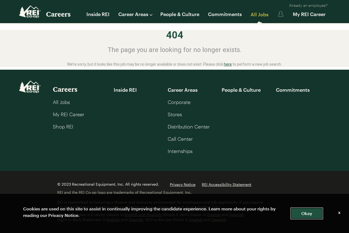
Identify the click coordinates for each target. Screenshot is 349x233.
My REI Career (309, 14)
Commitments (225, 14)
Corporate (179, 102)
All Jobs (260, 14)
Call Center (180, 139)
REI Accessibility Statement (226, 184)
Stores (175, 114)
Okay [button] (306, 213)
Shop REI (63, 127)
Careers (58, 14)
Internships (180, 151)
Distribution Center (189, 127)
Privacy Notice (182, 184)
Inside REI (98, 14)
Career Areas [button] (133, 14)
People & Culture (179, 14)
